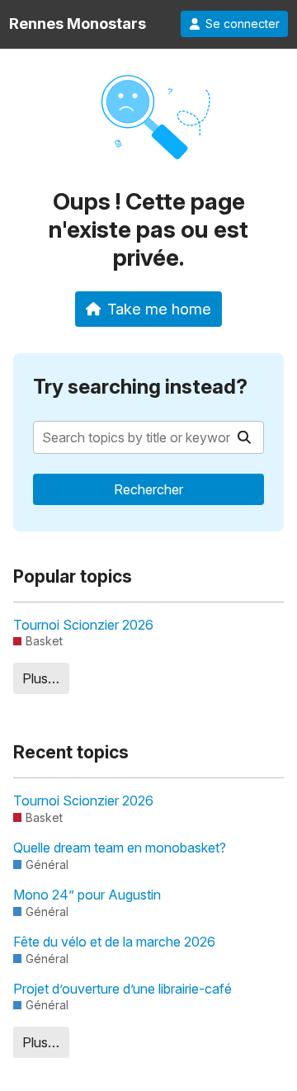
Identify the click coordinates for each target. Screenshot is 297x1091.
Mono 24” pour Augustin (87, 894)
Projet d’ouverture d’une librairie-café (122, 988)
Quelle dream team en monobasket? (119, 847)
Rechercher (148, 489)
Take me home (159, 309)
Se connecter (242, 24)
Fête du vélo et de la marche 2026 (114, 941)
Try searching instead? (140, 387)
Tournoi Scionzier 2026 (83, 624)
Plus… (40, 678)
